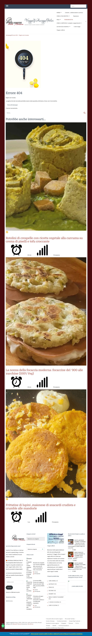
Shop (58, 19)
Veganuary (76, 16)
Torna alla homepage (12, 105)
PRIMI (50, 587)
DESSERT (51, 594)
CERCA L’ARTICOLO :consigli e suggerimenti (68, 23)
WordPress (30, 624)
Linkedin (54, 625)
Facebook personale (62, 621)
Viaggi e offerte (61, 30)
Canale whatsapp (50, 621)
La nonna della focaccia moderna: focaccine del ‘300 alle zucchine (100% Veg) (38, 584)
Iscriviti (9, 587)
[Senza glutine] (7, 232)
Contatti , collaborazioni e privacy (74, 12)
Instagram (63, 623)
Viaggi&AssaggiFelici (39, 21)
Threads (48, 625)
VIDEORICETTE (68, 19)
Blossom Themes (17, 624)
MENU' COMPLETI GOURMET (56, 597)
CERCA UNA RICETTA (62, 16)
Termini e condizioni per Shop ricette (55, 627)
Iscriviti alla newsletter (63, 26)
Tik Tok (77, 623)
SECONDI (51, 590)
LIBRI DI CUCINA (53, 605)
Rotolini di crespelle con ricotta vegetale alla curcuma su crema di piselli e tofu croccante (44, 239)
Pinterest (71, 623)
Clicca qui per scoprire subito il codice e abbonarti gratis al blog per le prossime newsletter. (57, 634)
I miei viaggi (77, 26)
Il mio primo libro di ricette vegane (54, 618)
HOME (58, 12)
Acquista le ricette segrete (52, 623)
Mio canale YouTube (70, 618)
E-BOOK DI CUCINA (54, 602)
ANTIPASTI (51, 584)
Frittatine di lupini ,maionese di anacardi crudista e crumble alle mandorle (38, 599)
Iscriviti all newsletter (64, 625)
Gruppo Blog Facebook (74, 621)
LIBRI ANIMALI (52, 581)
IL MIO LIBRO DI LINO (77, 586)
